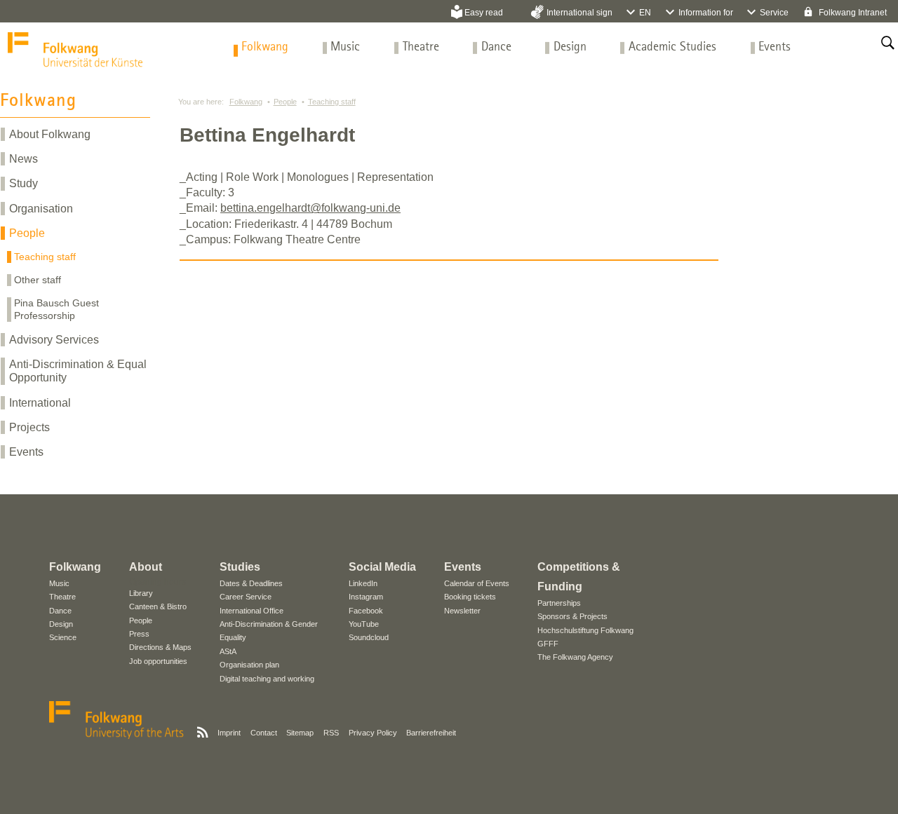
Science (62, 637)
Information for (705, 13)
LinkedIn (363, 583)
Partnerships (559, 603)
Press (139, 634)
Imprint (229, 732)
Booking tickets (470, 596)
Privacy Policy (373, 732)
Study (23, 183)
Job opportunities (158, 661)
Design (570, 47)
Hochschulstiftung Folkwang (585, 630)
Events (774, 47)
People (27, 233)
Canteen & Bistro (158, 606)
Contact (263, 732)
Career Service (246, 596)
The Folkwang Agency (575, 657)
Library (141, 593)
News (23, 159)
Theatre (421, 47)
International (40, 403)
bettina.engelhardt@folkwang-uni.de (310, 208)
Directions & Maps (160, 647)
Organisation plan (249, 664)
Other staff (37, 279)
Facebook (366, 610)
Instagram (366, 596)
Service (774, 13)
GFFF (547, 643)
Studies (240, 567)
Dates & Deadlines (251, 583)
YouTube (364, 624)
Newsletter (462, 610)
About (145, 567)
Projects (29, 427)
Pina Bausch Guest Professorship (56, 308)
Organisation (41, 209)
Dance (496, 47)
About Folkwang (50, 134)
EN (645, 13)
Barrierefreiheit (431, 732)
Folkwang (264, 47)
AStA (228, 651)
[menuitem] (264, 47)
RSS (331, 732)
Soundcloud (369, 637)
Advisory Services (54, 340)
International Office (251, 610)
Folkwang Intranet (852, 13)
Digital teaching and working (267, 678)
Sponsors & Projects (572, 616)
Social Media (382, 567)
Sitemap (300, 732)
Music (345, 47)
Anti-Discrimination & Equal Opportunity (78, 371)
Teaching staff (45, 256)
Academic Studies (672, 47)
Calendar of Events (476, 583)
